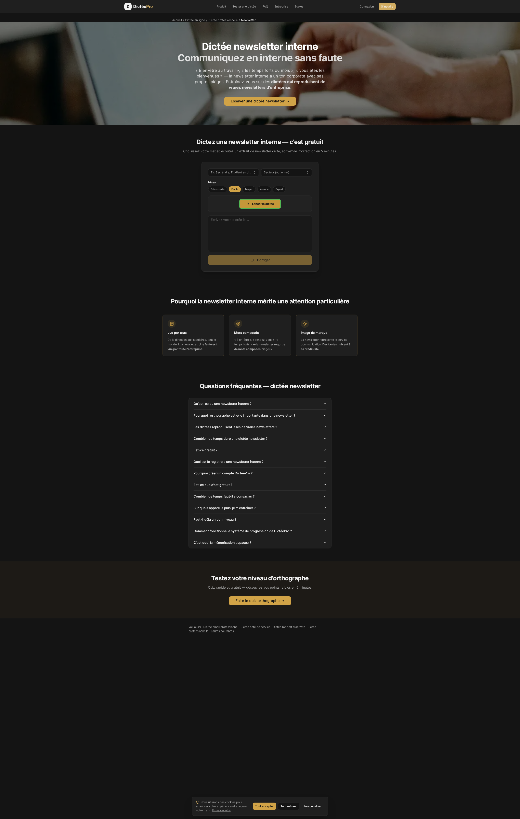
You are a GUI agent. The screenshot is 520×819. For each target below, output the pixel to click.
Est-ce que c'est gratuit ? (213, 485)
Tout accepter (264, 806)
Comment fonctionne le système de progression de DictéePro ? (243, 531)
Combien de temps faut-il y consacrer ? (224, 496)
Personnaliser (312, 806)
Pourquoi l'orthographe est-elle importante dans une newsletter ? (244, 415)
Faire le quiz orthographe (257, 601)
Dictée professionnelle (223, 20)
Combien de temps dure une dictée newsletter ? (231, 438)
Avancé (264, 189)
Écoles (299, 6)
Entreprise (281, 6)
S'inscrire (387, 6)
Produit (221, 6)
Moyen (249, 189)
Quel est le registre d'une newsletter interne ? (228, 462)
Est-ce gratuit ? (205, 450)
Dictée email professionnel (220, 627)
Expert (279, 189)
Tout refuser (289, 806)
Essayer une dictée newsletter (258, 101)
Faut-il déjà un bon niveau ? (215, 519)
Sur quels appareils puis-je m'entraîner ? (225, 508)
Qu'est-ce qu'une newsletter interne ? (222, 404)
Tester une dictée (244, 6)
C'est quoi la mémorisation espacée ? (222, 543)
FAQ (265, 6)
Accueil (177, 20)
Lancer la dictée (263, 203)
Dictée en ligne (195, 20)
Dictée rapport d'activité (289, 627)
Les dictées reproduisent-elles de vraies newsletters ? (235, 427)
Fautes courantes (222, 631)
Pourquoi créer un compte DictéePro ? (223, 473)
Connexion (367, 6)
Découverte (217, 189)
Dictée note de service (255, 627)
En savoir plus (221, 810)
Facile (234, 189)
